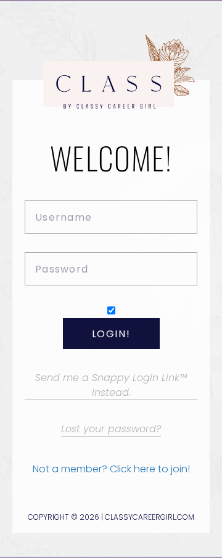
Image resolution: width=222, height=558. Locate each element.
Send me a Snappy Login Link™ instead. (111, 385)
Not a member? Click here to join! (111, 469)
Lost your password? (111, 429)
